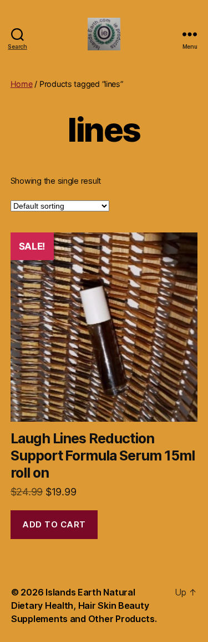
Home (22, 84)
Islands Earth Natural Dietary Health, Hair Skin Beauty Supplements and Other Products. (84, 605)
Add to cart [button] (54, 524)
